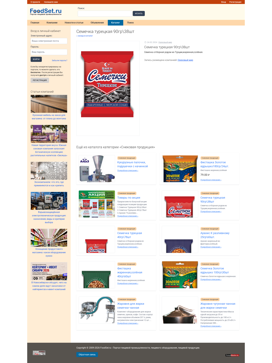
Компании (52, 22)
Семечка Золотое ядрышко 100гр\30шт (214, 270)
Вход (223, 2)
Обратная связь (87, 354)
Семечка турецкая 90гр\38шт (212, 199)
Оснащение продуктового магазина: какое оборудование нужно (49, 252)
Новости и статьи (74, 22)
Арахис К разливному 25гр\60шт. (214, 235)
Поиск (130, 22)
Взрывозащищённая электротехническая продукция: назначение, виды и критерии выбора (49, 217)
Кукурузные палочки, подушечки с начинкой (132, 164)
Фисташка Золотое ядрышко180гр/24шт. (214, 164)
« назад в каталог (84, 36)
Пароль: (35, 46)
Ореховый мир (165, 42)
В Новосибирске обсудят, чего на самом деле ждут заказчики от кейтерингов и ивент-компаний (49, 286)
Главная (35, 22)
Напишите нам (51, 2)
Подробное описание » (127, 170)
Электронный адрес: (41, 35)
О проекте (35, 2)
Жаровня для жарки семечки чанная (130, 305)
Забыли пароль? (59, 60)
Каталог (115, 22)
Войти (36, 59)
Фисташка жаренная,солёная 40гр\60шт (129, 272)
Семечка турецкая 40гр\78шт (129, 235)
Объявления (97, 22)
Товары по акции (128, 197)
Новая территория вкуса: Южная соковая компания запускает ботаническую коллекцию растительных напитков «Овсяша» (49, 150)
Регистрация (235, 2)
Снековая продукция (126, 158)
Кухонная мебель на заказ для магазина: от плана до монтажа (49, 117)
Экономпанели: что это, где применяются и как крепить (49, 184)
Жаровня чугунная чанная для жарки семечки (217, 305)
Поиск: (81, 8)
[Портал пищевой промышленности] (50, 12)
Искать (139, 13)
